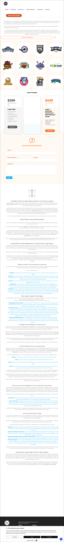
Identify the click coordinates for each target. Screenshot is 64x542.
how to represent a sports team (43, 238)
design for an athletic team (30, 226)
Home (20, 525)
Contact (34, 525)
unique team (35, 210)
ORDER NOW (12, 127)
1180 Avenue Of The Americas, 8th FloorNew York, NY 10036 (28, 523)
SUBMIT (9, 177)
